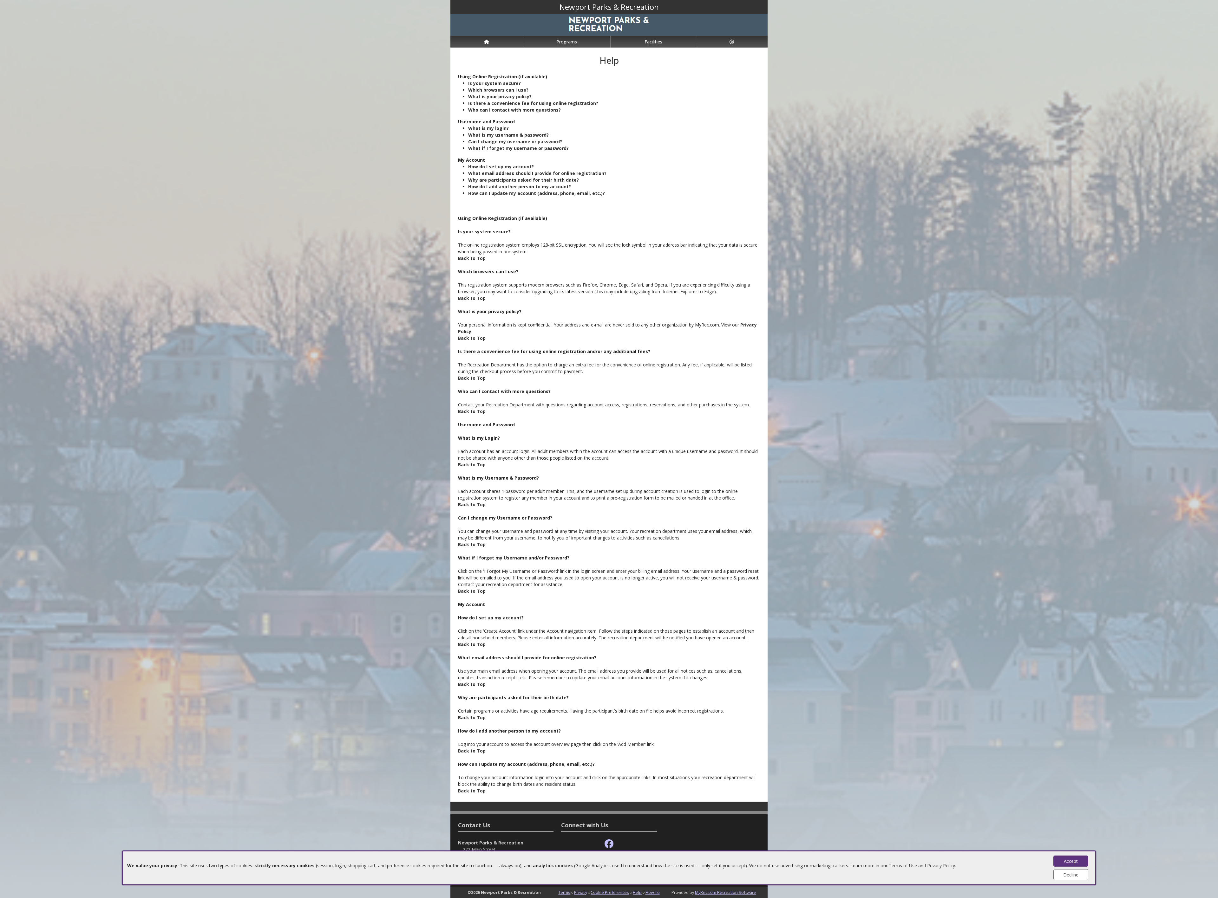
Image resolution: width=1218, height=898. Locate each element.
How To (652, 892)
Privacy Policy (941, 865)
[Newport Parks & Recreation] (609, 24)
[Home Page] (486, 42)
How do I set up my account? (501, 167)
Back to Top (472, 258)
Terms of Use (903, 865)
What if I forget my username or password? (518, 148)
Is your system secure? (494, 83)
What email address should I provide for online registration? (537, 173)
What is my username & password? (508, 135)
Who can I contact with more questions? (514, 110)
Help (637, 892)
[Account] (732, 42)
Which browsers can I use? (498, 90)
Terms (564, 892)
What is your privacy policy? (500, 97)
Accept (1071, 861)
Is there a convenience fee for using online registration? (533, 103)
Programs (566, 42)
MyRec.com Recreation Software (725, 892)
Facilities (653, 42)
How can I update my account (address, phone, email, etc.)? (536, 193)
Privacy (580, 892)
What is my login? (488, 128)
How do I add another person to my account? (519, 187)
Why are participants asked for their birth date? (523, 180)
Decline (1070, 875)
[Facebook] (609, 844)
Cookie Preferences (610, 892)
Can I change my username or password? (515, 142)
